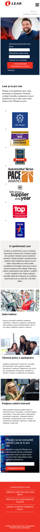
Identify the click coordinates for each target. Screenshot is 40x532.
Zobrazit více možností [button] (18, 60)
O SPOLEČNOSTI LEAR (20, 487)
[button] (33, 5)
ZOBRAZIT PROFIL (31, 14)
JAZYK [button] (33, 11)
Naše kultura (9, 314)
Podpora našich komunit (16, 403)
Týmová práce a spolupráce (18, 357)
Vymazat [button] (11, 70)
